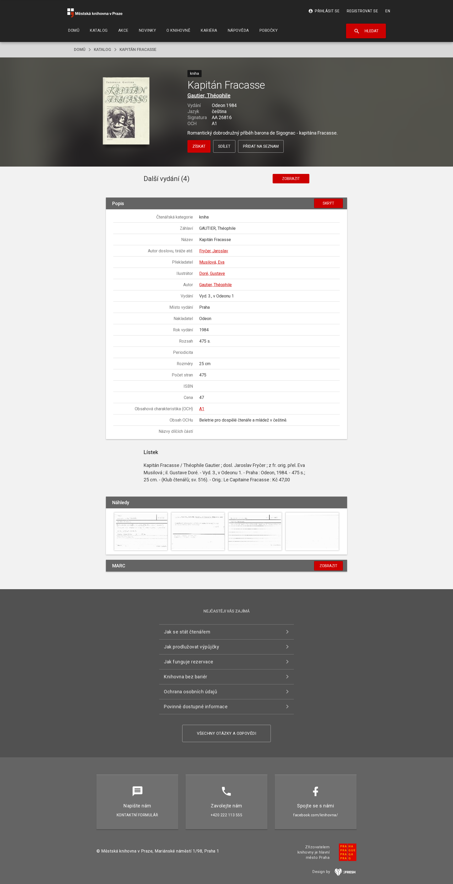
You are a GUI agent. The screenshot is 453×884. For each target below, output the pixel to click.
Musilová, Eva (211, 262)
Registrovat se (362, 11)
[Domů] (95, 13)
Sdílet (224, 146)
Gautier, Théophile (208, 95)
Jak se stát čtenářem (187, 632)
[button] (126, 111)
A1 (201, 408)
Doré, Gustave (212, 273)
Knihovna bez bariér (185, 676)
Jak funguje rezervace (188, 661)
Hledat (366, 31)
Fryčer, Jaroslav (213, 250)
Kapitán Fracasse (138, 49)
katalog (102, 49)
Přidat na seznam (261, 146)
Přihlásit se (323, 11)
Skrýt (328, 203)
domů (79, 49)
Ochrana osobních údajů (190, 691)
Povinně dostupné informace (196, 706)
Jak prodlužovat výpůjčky (191, 646)
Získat (199, 146)
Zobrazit (291, 179)
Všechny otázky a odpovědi (226, 733)
